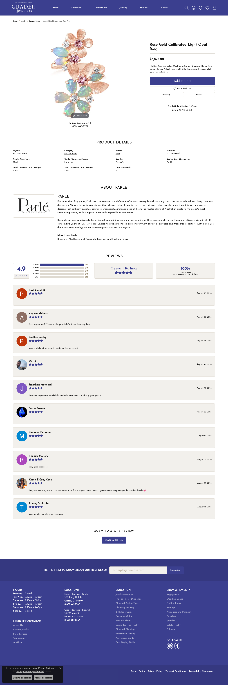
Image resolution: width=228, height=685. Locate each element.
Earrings (102, 239)
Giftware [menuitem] (171, 629)
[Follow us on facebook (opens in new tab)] (177, 646)
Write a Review (114, 540)
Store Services (20, 634)
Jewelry (123, 8)
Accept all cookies (43, 677)
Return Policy (138, 671)
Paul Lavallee (37, 290)
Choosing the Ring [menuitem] (125, 608)
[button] (186, 8)
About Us (18, 625)
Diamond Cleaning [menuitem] (125, 629)
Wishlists (17, 643)
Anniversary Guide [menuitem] (125, 638)
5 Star (36, 265)
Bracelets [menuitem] (171, 616)
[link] (200, 8)
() (86, 265)
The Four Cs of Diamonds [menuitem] (128, 599)
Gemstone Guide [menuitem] (124, 616)
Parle (118, 154)
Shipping (166, 95)
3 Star (36, 271)
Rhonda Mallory (38, 456)
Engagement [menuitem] (173, 595)
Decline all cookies (22, 677)
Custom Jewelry (21, 630)
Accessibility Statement (201, 671)
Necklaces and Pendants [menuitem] (179, 612)
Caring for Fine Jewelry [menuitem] (127, 625)
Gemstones (101, 8)
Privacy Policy (155, 671)
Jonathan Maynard (40, 385)
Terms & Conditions (175, 671)
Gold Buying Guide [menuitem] (125, 642)
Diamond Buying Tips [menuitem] (127, 603)
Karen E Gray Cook (40, 480)
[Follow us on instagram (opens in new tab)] (170, 646)
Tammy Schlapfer (39, 503)
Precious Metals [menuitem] (123, 621)
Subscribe (175, 570)
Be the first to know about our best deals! (75, 570)
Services (144, 8)
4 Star (36, 268)
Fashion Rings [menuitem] (174, 603)
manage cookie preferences (30, 671)
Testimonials (19, 638)
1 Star (36, 277)
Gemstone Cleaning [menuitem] (125, 634)
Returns (199, 95)
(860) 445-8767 (80, 126)
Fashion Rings (34, 21)
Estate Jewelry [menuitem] (174, 625)
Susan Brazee (37, 408)
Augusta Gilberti (38, 314)
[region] (79, 72)
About (164, 8)
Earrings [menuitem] (171, 608)
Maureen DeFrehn (40, 432)
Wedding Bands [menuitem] (175, 599)
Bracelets (62, 239)
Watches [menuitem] (171, 621)
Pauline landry (38, 337)
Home (15, 21)
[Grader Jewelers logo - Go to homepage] (23, 7)
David (32, 361)
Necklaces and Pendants (82, 239)
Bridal (56, 8)
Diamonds (77, 8)
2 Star (36, 274)
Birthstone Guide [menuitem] (124, 612)
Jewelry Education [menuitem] (125, 595)
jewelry (23, 21)
